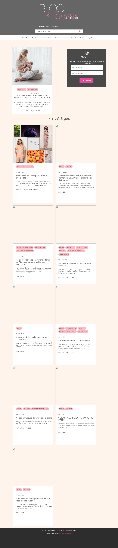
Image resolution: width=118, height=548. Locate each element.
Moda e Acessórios (39, 38)
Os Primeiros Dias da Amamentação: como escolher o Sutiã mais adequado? (32, 96)
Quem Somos (44, 26)
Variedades (65, 38)
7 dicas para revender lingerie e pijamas (34, 418)
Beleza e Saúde (54, 38)
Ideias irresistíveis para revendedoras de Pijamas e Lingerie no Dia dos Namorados (33, 262)
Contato (55, 26)
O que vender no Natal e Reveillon (74, 341)
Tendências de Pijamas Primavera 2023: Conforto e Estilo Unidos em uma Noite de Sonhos (76, 178)
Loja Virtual (92, 38)
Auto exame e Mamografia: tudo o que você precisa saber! (33, 500)
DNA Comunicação (64, 533)
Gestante (21, 89)
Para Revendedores (78, 38)
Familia (69, 167)
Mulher (62, 251)
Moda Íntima (26, 38)
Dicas (61, 167)
